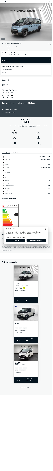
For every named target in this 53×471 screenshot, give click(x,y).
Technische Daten (6, 152)
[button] (26, 22)
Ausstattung (15, 152)
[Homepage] (4, 1)
